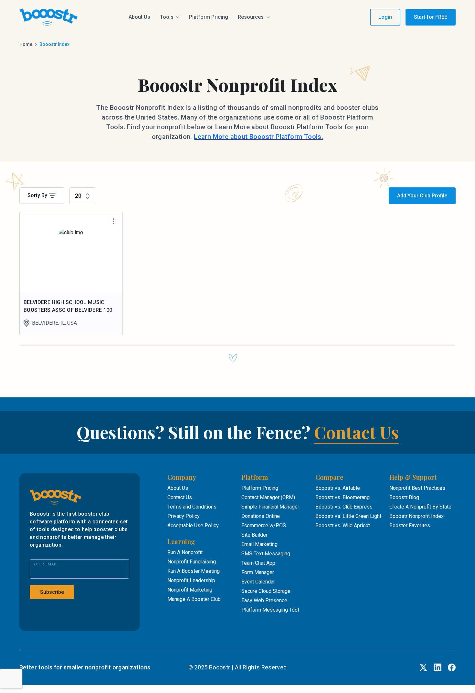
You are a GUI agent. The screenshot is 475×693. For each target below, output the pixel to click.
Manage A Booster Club (194, 599)
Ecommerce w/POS (263, 525)
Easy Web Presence (264, 600)
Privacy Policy (183, 516)
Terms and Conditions (191, 507)
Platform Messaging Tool (270, 610)
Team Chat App (258, 563)
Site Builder (254, 535)
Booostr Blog (404, 497)
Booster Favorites (409, 525)
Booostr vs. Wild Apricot (342, 525)
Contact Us (356, 432)
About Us (139, 17)
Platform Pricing (208, 17)
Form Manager (257, 572)
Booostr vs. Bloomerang (342, 497)
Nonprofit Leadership (191, 580)
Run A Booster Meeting (193, 571)
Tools (167, 17)
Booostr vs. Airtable (337, 488)
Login (385, 17)
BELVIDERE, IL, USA (54, 323)
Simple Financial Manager (270, 507)
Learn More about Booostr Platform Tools (258, 137)
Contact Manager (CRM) (268, 497)
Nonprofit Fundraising (191, 562)
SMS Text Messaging (265, 554)
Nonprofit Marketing (189, 590)
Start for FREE (430, 17)
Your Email (45, 564)
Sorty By (37, 195)
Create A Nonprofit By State (420, 507)
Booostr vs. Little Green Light (348, 516)
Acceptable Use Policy (193, 525)
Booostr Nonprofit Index (416, 516)
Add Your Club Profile (422, 196)
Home (25, 44)
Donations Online (260, 516)
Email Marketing (259, 544)
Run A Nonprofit (185, 552)
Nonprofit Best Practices (417, 488)
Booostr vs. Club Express (344, 507)
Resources (251, 17)
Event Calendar (258, 582)
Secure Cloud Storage (265, 591)
